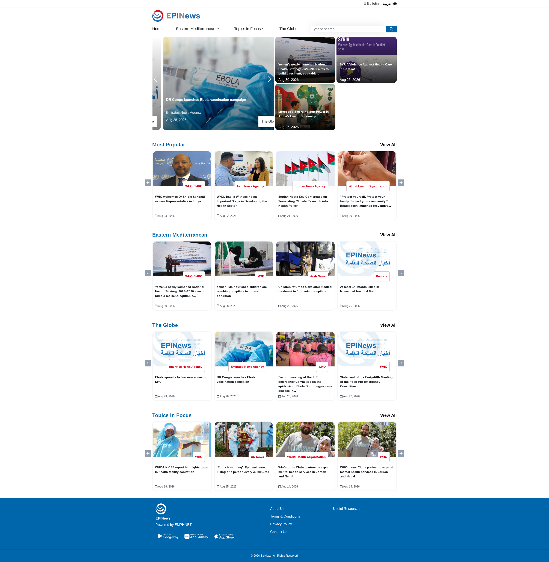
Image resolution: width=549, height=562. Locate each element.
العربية (388, 3)
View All (388, 144)
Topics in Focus (172, 415)
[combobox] (348, 29)
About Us (277, 508)
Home (157, 29)
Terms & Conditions (285, 516)
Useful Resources (346, 508)
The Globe (288, 29)
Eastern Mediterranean (179, 235)
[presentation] (156, 79)
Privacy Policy (281, 524)
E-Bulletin (372, 3)
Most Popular (168, 144)
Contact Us (278, 532)
